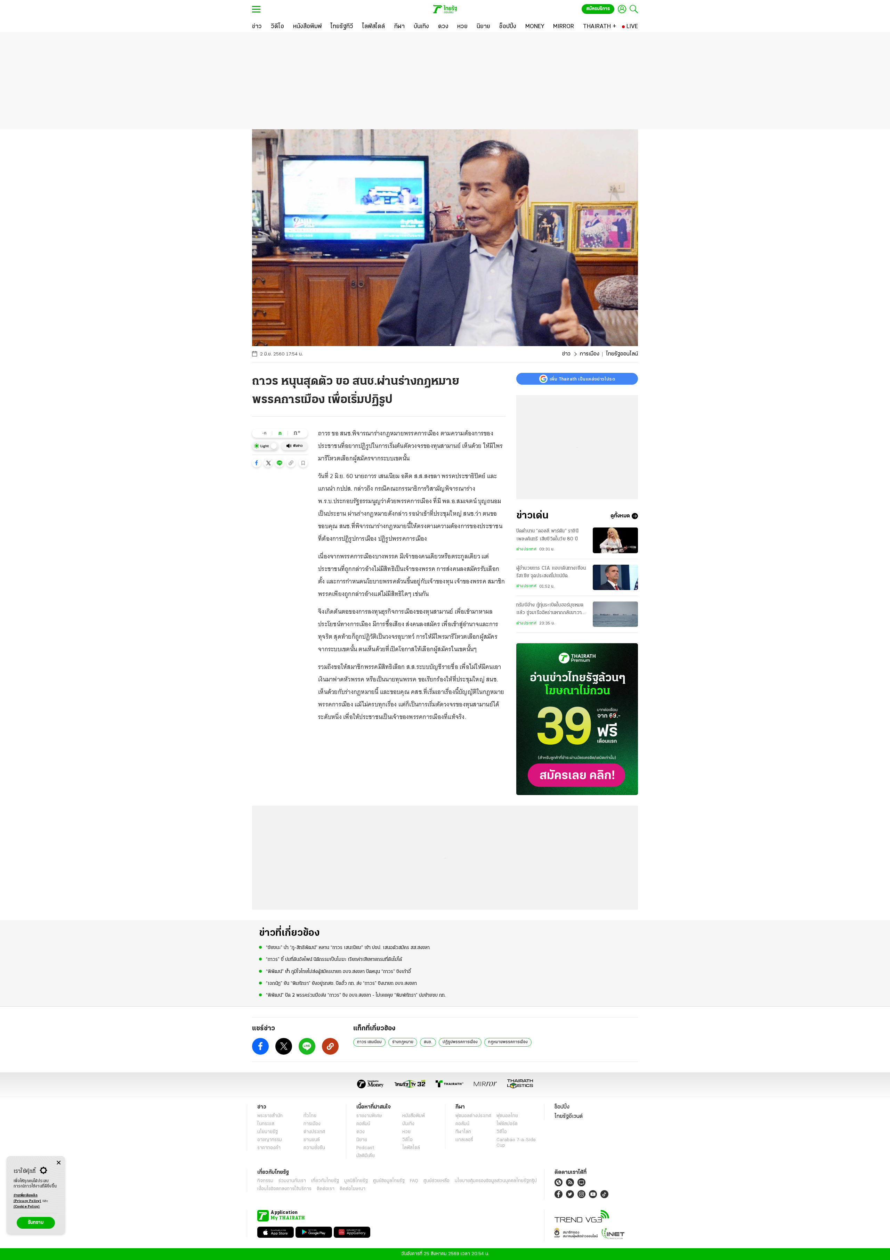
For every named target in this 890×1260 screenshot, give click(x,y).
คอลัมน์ (363, 1124)
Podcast (365, 1148)
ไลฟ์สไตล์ (411, 1148)
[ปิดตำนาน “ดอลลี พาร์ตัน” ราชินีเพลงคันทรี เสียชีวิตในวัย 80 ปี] (615, 540)
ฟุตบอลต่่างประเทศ (473, 1116)
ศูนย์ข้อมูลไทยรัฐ (389, 1181)
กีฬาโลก (463, 1132)
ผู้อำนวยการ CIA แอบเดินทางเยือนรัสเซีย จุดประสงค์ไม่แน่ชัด (551, 572)
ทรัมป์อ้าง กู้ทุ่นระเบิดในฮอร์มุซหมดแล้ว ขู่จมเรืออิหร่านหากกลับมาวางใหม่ (550, 610)
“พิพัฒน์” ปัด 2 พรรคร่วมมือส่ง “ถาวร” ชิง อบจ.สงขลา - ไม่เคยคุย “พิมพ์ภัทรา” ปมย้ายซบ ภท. (356, 995)
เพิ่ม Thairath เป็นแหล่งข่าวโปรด (582, 378)
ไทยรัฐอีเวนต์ (569, 1116)
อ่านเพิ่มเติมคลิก (27, 1198)
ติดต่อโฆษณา (352, 1189)
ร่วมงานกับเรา (292, 1181)
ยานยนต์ (312, 1140)
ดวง (360, 1132)
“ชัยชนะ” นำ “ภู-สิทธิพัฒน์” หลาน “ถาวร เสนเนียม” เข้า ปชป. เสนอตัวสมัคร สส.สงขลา (348, 947)
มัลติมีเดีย (365, 1156)
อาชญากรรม (269, 1140)
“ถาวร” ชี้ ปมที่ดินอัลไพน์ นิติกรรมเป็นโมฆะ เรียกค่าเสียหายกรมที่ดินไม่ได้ (334, 959)
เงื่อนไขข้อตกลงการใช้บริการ (284, 1189)
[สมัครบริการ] (577, 719)
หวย (406, 1132)
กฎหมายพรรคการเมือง (508, 1042)
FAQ (414, 1181)
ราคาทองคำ (269, 1148)
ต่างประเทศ (526, 549)
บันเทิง (408, 1124)
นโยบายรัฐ (267, 1132)
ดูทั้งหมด (620, 516)
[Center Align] (58, 1162)
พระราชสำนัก (270, 1116)
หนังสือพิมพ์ (413, 1116)
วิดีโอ (407, 1140)
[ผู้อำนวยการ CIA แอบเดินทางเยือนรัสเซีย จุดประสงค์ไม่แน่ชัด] (615, 577)
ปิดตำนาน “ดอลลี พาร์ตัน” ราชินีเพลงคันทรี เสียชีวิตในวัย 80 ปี (547, 535)
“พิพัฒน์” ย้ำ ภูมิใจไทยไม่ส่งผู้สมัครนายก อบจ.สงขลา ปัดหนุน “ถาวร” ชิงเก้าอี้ (338, 971)
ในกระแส (265, 1124)
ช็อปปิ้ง (562, 1107)
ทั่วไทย (310, 1116)
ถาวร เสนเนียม (369, 1042)
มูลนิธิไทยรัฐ (356, 1181)
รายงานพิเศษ (369, 1116)
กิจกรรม (265, 1181)
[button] (256, 462)
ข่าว (566, 354)
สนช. (428, 1042)
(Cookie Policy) (27, 1207)
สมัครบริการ (598, 8)
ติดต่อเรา (325, 1189)
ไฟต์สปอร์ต (507, 1124)
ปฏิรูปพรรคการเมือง (460, 1042)
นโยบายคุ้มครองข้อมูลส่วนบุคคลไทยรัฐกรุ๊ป (496, 1181)
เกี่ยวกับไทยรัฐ (325, 1181)
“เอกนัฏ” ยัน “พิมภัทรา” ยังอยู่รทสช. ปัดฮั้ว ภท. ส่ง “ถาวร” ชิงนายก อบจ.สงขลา (341, 983)
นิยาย (361, 1140)
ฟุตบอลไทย (507, 1116)
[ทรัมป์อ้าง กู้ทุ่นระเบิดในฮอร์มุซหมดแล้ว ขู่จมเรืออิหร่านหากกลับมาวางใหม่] (615, 614)
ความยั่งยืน (314, 1148)
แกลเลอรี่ (464, 1140)
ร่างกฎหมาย (402, 1042)
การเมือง (589, 354)
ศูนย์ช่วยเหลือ (436, 1181)
